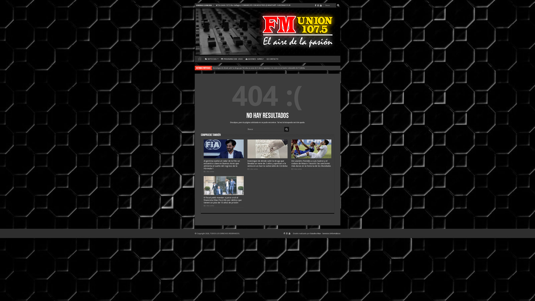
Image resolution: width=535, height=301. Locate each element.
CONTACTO (273, 59)
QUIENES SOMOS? (256, 59)
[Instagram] (318, 5)
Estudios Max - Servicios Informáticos (325, 233)
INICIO (199, 59)
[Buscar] (338, 5)
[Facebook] (315, 5)
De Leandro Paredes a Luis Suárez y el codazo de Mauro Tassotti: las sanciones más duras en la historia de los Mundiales (311, 163)
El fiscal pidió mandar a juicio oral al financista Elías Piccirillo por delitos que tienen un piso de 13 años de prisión (223, 200)
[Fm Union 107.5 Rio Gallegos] (267, 32)
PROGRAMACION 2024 (233, 59)
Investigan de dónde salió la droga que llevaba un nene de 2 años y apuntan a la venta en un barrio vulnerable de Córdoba (259, 68)
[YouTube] (321, 5)
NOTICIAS (212, 59)
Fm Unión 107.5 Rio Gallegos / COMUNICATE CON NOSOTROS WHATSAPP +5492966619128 (254, 5)
